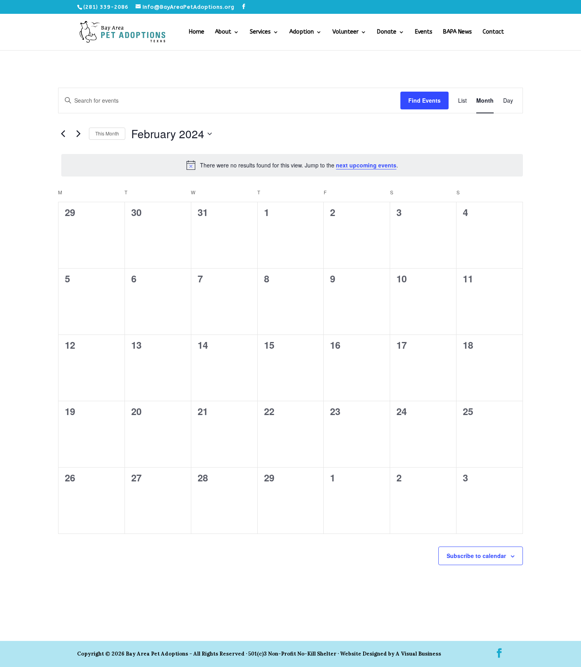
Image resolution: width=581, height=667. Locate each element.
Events (423, 32)
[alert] (292, 165)
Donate (386, 32)
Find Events (424, 100)
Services (260, 32)
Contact (493, 32)
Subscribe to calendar (476, 556)
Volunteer (345, 32)
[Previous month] (63, 134)
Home (196, 32)
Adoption (301, 32)
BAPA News (457, 32)
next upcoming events (366, 165)
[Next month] (78, 134)
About (223, 32)
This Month (107, 133)
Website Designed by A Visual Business (390, 653)
